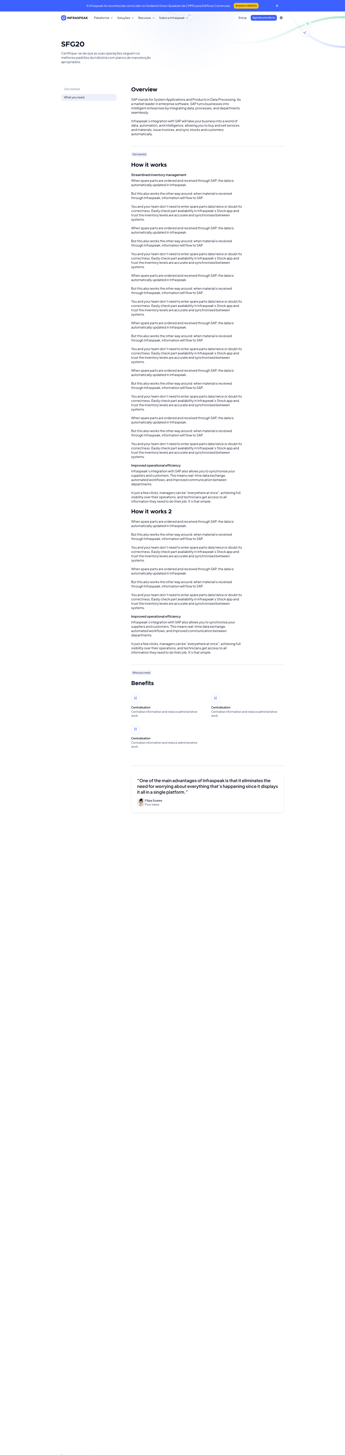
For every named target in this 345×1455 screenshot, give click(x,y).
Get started (72, 89)
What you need (74, 97)
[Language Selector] (281, 17)
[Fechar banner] (277, 6)
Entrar (243, 18)
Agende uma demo (263, 17)
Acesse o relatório (246, 5)
